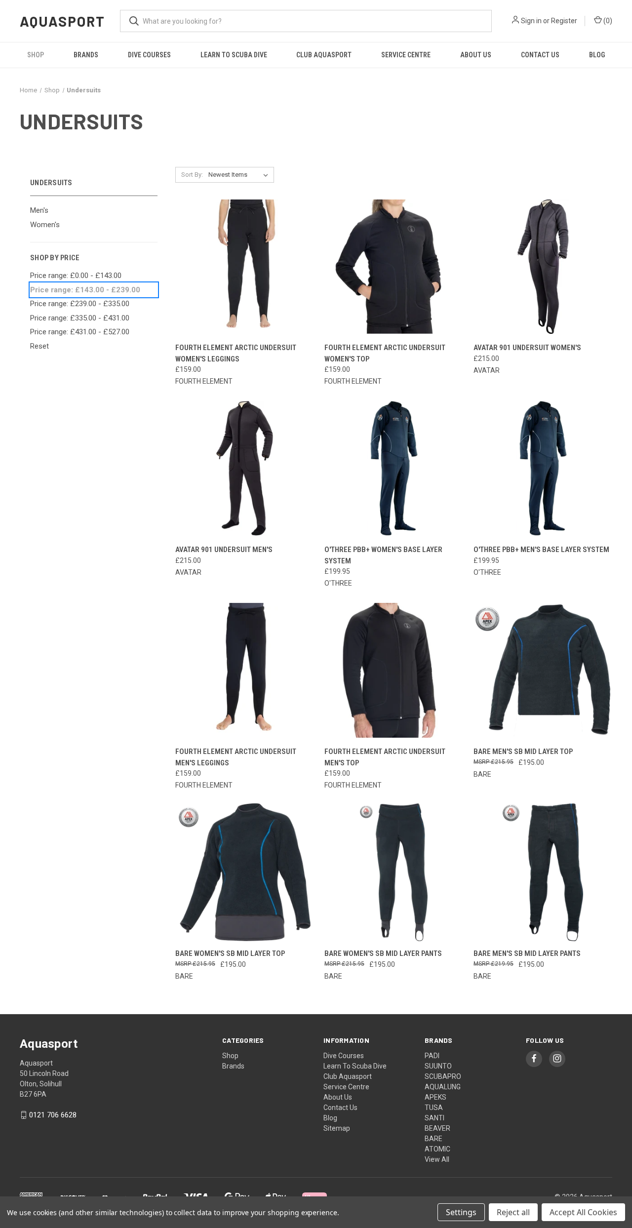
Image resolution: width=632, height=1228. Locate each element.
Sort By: (192, 174)
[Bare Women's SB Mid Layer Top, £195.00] (244, 872)
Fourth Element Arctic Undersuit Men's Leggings (235, 757)
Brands (86, 55)
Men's (39, 210)
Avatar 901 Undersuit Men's (224, 549)
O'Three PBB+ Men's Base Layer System (541, 549)
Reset (39, 346)
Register (564, 21)
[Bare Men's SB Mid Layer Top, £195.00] (542, 670)
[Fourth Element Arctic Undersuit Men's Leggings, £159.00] (244, 670)
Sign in (531, 21)
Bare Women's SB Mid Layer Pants (383, 953)
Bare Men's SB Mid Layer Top (523, 751)
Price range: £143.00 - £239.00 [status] (85, 289)
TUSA (434, 1107)
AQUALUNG (443, 1087)
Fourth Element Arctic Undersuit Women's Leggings (235, 353)
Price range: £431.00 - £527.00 (79, 331)
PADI (432, 1056)
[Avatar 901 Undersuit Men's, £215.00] (244, 468)
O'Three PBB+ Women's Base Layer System (383, 555)
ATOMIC (437, 1149)
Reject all (513, 1212)
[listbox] (240, 174)
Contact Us (540, 55)
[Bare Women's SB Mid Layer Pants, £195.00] (393, 872)
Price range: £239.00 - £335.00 (79, 303)
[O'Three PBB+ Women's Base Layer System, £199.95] (393, 468)
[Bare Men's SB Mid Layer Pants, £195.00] (542, 872)
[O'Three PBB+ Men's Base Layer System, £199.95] (542, 468)
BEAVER (437, 1128)
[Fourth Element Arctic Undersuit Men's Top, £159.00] (393, 670)
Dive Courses (149, 55)
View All (437, 1159)
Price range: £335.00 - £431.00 (79, 318)
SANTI (434, 1118)
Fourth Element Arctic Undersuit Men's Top (384, 757)
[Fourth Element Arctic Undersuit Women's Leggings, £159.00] (244, 266)
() (607, 21)
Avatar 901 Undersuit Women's (527, 347)
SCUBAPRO (443, 1076)
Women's (45, 224)
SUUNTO (438, 1066)
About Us (475, 55)
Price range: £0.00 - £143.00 (75, 275)
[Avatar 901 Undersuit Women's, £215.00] (542, 266)
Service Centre (406, 55)
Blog (597, 55)
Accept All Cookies (583, 1212)
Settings (461, 1212)
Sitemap (336, 1128)
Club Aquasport (324, 55)
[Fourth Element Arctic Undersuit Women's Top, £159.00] (393, 266)
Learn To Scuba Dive (233, 55)
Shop (35, 55)
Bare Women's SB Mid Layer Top (230, 953)
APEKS (435, 1097)
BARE (433, 1139)
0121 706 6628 (53, 1114)
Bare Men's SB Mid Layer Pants (527, 953)
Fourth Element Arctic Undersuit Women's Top (384, 353)
